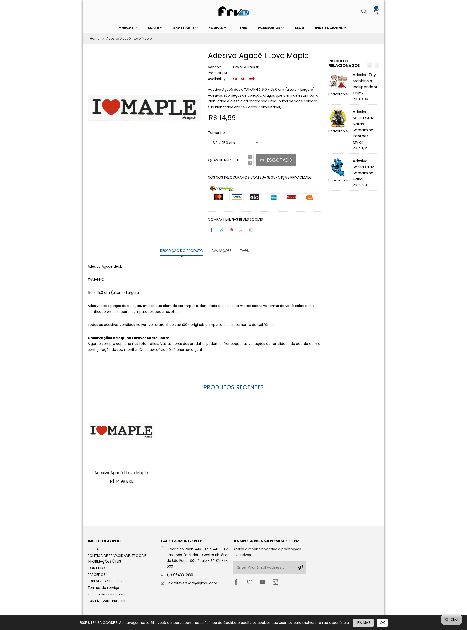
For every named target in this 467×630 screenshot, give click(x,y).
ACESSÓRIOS (269, 27)
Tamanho (216, 132)
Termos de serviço (103, 587)
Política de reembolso (106, 594)
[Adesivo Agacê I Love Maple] (121, 431)
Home (95, 38)
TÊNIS (242, 27)
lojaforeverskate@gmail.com (192, 583)
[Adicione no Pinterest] (232, 230)
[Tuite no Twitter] (222, 230)
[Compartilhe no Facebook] (212, 230)
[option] (353, 133)
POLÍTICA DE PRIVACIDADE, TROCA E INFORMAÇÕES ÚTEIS (117, 558)
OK (382, 622)
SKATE (154, 27)
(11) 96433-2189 (180, 574)
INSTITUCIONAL (329, 27)
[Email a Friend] (251, 230)
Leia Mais (363, 622)
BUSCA (93, 549)
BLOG (300, 27)
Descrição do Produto (181, 250)
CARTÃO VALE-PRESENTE (107, 600)
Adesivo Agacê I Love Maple (121, 473)
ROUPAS (216, 27)
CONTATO (96, 568)
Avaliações (221, 250)
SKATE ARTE (184, 27)
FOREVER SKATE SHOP (105, 581)
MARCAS (126, 27)
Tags (244, 250)
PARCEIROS (97, 574)
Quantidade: (219, 159)
